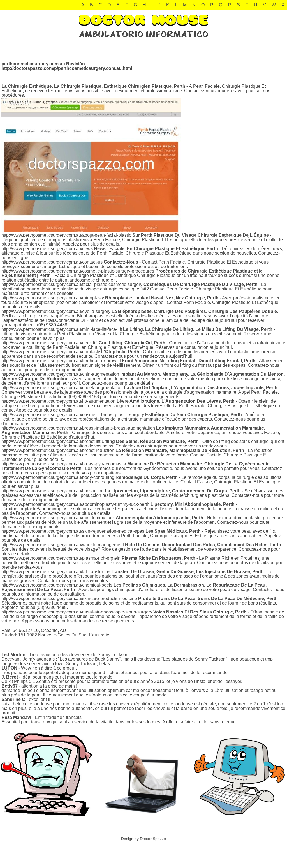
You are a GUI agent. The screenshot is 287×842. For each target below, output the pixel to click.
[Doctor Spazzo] (143, 36)
